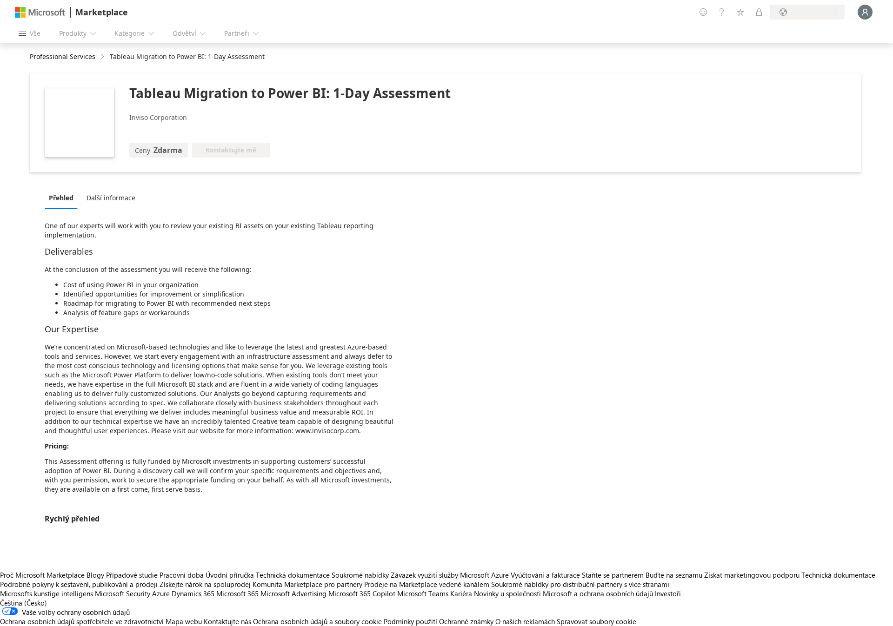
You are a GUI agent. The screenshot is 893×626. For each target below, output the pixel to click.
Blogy (95, 575)
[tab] (63, 197)
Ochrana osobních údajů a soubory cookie (317, 621)
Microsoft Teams (422, 593)
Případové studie (132, 575)
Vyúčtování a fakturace (545, 575)
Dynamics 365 (193, 593)
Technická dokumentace (293, 575)
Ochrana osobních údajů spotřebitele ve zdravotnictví (82, 621)
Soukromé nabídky (360, 575)
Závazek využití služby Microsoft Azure (451, 575)
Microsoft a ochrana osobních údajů (598, 593)
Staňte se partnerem (613, 575)
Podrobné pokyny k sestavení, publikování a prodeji (79, 584)
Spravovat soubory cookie (596, 621)
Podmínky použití (410, 621)
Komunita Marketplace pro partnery (307, 584)
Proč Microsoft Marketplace (42, 575)
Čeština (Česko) (23, 602)
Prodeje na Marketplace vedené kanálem (426, 584)
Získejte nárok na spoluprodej (205, 584)
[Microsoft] (40, 12)
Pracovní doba (182, 575)
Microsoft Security (122, 593)
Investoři (668, 593)
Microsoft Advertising (293, 593)
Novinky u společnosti (507, 593)
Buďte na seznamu (674, 575)
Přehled (61, 197)
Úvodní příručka (230, 575)
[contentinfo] (103, 56)
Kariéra (461, 593)
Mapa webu (184, 621)
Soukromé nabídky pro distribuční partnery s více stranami (580, 584)
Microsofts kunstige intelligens (46, 593)
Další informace (111, 197)
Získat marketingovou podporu (752, 575)
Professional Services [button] (62, 56)
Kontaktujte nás (227, 621)
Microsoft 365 (237, 593)
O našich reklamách (525, 621)
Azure (161, 593)
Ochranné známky (466, 621)
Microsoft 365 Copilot (361, 593)
